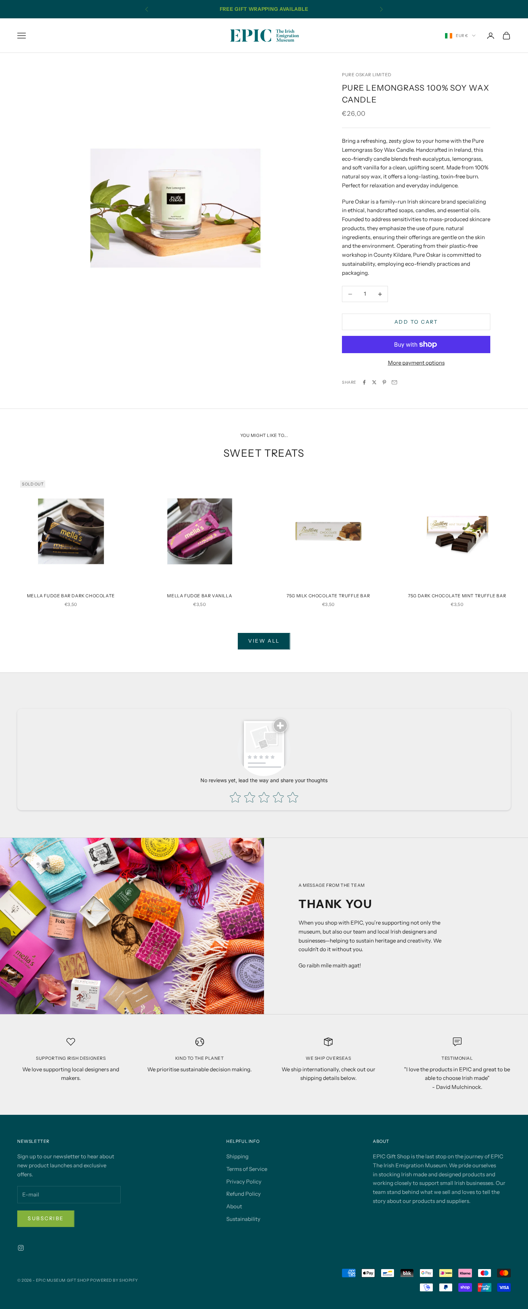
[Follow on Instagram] (20, 1247)
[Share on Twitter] (374, 382)
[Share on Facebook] (364, 382)
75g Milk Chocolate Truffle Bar (328, 595)
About (234, 1206)
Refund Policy (243, 1193)
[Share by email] (394, 382)
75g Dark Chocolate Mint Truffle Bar (457, 595)
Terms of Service (246, 1169)
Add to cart (416, 322)
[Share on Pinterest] (384, 382)
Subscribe (46, 1218)
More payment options (416, 362)
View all (263, 641)
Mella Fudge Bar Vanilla (199, 595)
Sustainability (243, 1219)
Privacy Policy (243, 1181)
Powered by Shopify (114, 1280)
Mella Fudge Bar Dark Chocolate (71, 595)
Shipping (237, 1156)
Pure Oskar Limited (367, 74)
